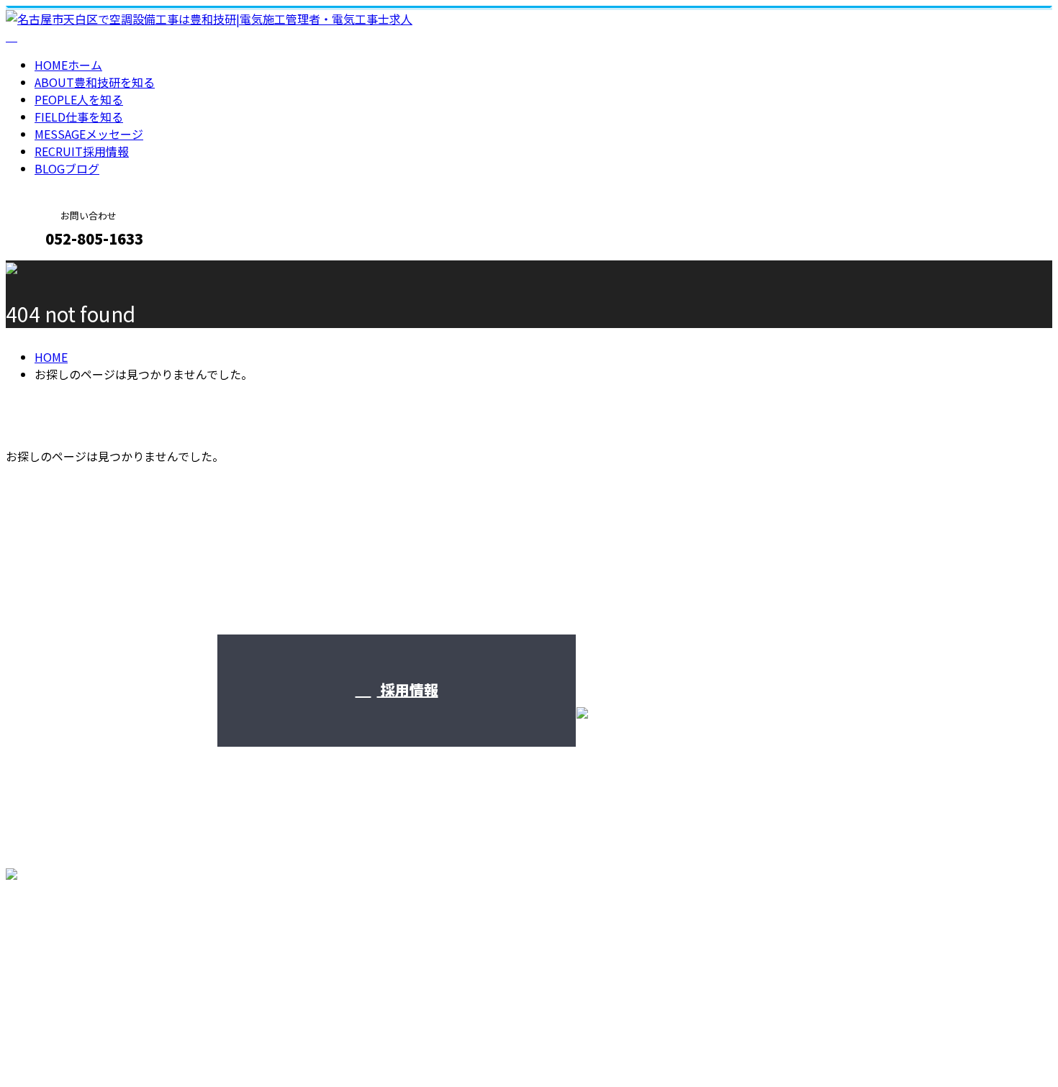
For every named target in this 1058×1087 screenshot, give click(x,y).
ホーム (68, 64)
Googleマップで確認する (76, 952)
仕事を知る (79, 116)
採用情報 (82, 151)
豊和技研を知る (95, 82)
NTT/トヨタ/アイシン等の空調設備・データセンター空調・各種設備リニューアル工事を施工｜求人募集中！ (286, 1038)
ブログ (67, 168)
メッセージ (89, 133)
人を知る (79, 99)
